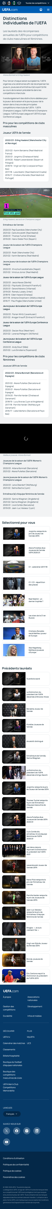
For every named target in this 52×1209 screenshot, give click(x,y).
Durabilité (7, 1015)
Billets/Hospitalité (11, 1055)
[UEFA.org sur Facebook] (16, 1133)
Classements (9, 1049)
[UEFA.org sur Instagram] (26, 1133)
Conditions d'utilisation (13, 1158)
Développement (35, 1006)
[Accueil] (11, 991)
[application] (26, 203)
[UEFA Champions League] (4, 2)
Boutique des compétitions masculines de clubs (12, 1074)
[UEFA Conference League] (14, 2)
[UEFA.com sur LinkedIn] (36, 1133)
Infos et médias (35, 1015)
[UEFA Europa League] (9, 2)
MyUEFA (30, 1036)
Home (10, 9)
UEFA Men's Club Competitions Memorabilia (10, 1087)
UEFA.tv (6, 1036)
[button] (47, 10)
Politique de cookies (12, 1170)
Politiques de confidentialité (16, 1164)
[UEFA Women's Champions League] (19, 2)
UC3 (29, 1043)
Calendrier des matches (14, 1043)
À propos (7, 997)
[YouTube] (6, 1144)
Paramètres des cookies (14, 1177)
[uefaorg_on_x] (6, 1133)
